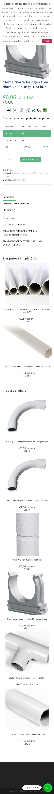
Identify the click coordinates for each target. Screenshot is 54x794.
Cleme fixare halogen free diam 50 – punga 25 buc (27, 619)
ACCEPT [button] (47, 41)
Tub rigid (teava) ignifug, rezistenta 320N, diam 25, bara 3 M (27, 367)
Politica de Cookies (41, 24)
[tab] (27, 197)
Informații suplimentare (16, 203)
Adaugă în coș (30, 160)
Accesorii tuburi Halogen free (25, 173)
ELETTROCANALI (18, 180)
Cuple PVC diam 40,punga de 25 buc (27, 560)
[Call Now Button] (47, 788)
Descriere (9, 197)
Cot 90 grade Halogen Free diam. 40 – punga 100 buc (27, 501)
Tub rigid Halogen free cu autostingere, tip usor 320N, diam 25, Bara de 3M (27, 311)
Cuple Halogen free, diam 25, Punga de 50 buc (27, 734)
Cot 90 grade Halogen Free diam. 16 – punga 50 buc (27, 442)
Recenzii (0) (9, 210)
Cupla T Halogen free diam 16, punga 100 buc (27, 678)
